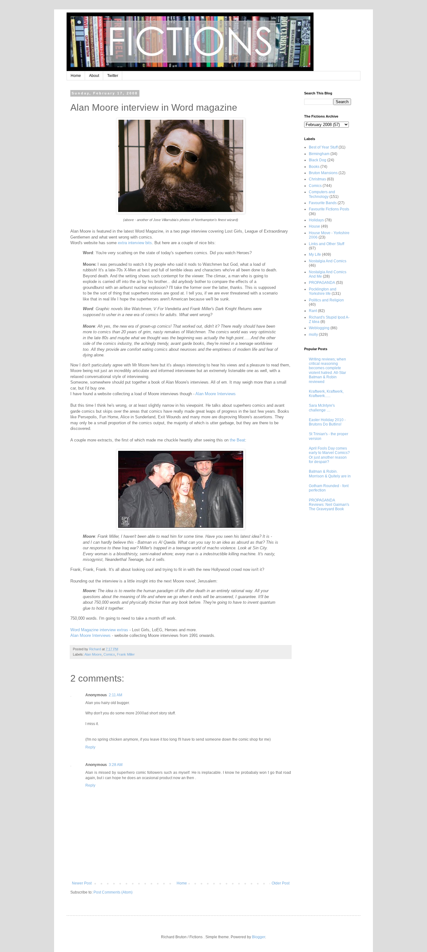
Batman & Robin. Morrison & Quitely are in (330, 473)
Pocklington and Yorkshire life (322, 291)
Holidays (316, 220)
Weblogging (319, 328)
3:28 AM (116, 765)
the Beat (237, 440)
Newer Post (82, 883)
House (314, 226)
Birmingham (319, 154)
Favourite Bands (323, 203)
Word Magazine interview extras (99, 629)
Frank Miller (126, 654)
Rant (313, 311)
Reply (90, 747)
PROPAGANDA (322, 282)
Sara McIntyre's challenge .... (322, 407)
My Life (315, 254)
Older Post (280, 883)
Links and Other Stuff (326, 244)
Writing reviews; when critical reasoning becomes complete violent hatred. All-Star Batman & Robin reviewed (327, 370)
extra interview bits (134, 242)
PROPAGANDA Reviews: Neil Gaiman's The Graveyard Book (329, 504)
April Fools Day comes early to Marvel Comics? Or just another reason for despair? (329, 455)
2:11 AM (115, 695)
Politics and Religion (326, 300)
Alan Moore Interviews (215, 393)
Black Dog (317, 160)
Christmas (317, 179)
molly (313, 334)
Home (76, 75)
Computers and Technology (322, 194)
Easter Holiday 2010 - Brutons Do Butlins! (327, 422)
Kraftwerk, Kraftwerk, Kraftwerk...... (326, 393)
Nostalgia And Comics (327, 261)
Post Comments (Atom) (113, 892)
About (94, 75)
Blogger (258, 937)
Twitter (112, 75)
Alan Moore (93, 654)
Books (314, 166)
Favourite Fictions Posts (329, 209)
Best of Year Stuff (323, 147)
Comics (109, 654)
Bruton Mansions (323, 173)
